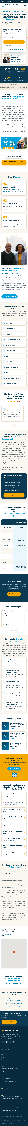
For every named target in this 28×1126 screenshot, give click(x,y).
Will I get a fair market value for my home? (12, 846)
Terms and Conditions (6, 1110)
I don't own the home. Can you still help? (12, 817)
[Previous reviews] (12, 425)
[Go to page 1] (10, 630)
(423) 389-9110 (7, 1071)
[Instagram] (6, 1042)
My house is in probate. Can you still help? (12, 825)
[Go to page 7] (17, 630)
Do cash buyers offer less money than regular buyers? (12, 839)
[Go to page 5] (15, 630)
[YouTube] (10, 1042)
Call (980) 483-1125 (10, 296)
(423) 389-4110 (7, 1078)
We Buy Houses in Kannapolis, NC (14, 1003)
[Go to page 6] (16, 630)
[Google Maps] (13, 1042)
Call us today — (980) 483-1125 (15, 156)
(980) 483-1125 (23, 1)
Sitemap (14, 1110)
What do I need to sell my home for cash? (12, 832)
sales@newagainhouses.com (10, 1068)
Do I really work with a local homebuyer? (10, 795)
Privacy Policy (15, 1107)
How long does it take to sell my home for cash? (11, 853)
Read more (4, 292)
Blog (2, 1057)
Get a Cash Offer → (14, 594)
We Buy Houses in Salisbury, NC (14, 1006)
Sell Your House (5, 1049)
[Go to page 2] (11, 630)
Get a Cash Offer (14, 768)
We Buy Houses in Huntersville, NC (14, 1000)
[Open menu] (25, 5)
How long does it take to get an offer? (11, 810)
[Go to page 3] (12, 630)
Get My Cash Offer (14, 495)
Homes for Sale (5, 1052)
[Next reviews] (15, 425)
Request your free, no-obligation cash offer (14, 162)
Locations (3, 1)
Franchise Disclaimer (5, 1107)
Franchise (9, 1)
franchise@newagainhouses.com (11, 1076)
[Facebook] (2, 1042)
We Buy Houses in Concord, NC (14, 998)
